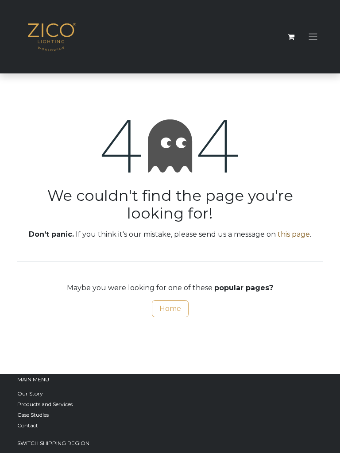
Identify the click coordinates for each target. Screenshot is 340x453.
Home (170, 308)
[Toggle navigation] (313, 37)
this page (294, 234)
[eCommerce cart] (291, 37)
